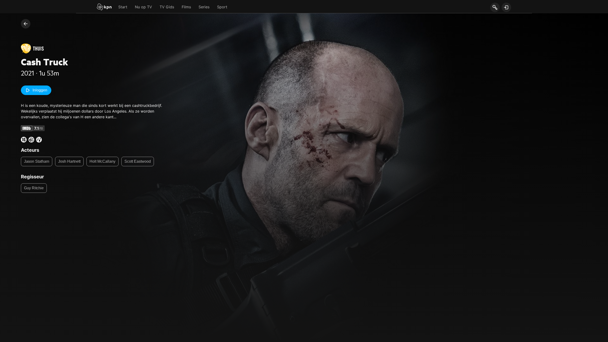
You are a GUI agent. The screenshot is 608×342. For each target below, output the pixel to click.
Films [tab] (186, 7)
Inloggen (40, 90)
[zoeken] (494, 7)
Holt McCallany (102, 161)
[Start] (104, 7)
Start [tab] (122, 7)
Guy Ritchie (34, 188)
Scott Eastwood (137, 161)
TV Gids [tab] (167, 7)
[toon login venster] (506, 7)
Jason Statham (36, 161)
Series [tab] (204, 7)
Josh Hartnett (69, 161)
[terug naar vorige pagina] (25, 23)
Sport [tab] (222, 7)
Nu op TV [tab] (143, 7)
